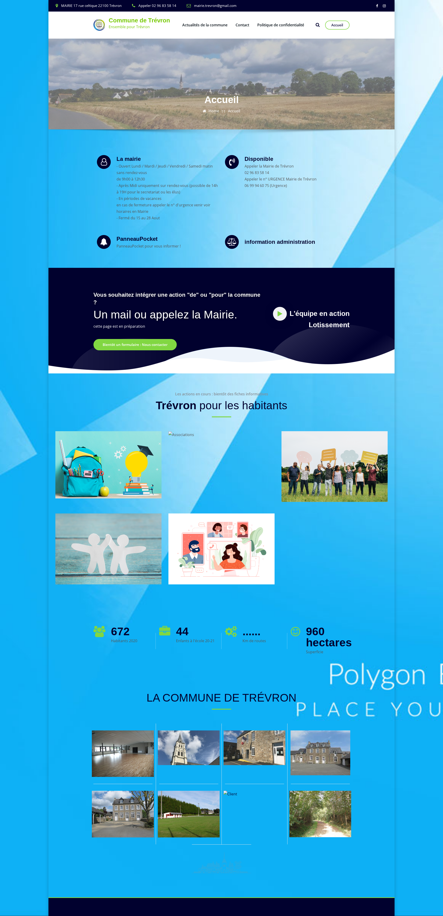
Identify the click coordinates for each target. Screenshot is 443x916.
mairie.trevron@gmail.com (215, 5)
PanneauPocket (137, 239)
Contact (242, 24)
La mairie (129, 159)
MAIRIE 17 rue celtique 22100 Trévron (91, 5)
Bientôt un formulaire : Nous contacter (135, 344)
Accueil (337, 25)
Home (214, 110)
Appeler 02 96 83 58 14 (157, 5)
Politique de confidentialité (280, 24)
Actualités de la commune (204, 24)
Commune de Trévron (139, 20)
